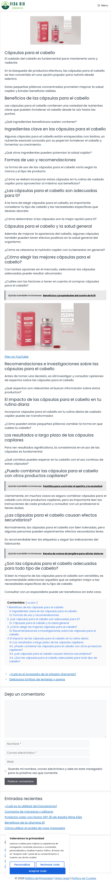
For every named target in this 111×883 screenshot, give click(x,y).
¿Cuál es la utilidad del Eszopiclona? (31, 806)
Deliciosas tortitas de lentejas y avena (37, 679)
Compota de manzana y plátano (29, 812)
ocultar (31, 602)
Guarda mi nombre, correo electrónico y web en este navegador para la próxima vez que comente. (55, 771)
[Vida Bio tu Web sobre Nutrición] (13, 5)
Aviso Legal (62, 878)
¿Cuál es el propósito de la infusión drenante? (42, 674)
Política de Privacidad (39, 878)
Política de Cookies (84, 878)
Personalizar (22, 864)
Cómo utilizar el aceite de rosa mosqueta (35, 828)
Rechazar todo (50, 864)
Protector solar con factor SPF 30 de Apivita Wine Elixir (43, 817)
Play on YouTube (16, 357)
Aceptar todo (38, 871)
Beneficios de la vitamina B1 (25, 823)
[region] (37, 855)
